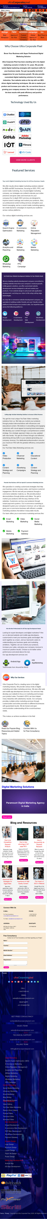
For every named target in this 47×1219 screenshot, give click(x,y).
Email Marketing (8, 1094)
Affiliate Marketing (11, 1073)
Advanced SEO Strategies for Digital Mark (8, 881)
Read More (23, 24)
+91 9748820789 (23, 1005)
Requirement (7, 959)
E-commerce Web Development (16, 1128)
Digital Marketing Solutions (18, 787)
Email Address (8, 955)
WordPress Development (13, 1134)
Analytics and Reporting (13, 1070)
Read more (7, 817)
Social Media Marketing (11, 1088)
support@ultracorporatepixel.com (22, 1039)
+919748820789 (41, 7)
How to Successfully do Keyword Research (39, 843)
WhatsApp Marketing (12, 1079)
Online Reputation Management (16, 1067)
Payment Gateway (11, 1137)
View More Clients (25, 160)
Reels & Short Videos (10, 1110)
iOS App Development (12, 1166)
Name (5, 940)
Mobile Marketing (11, 1076)
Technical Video (8, 1116)
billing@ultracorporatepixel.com (22, 1049)
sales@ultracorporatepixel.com (11, 7)
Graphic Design (10, 1141)
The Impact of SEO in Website (39, 882)
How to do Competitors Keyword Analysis (7, 843)
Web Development (11, 1122)
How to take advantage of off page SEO (23, 844)
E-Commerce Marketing (13, 1064)
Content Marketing (9, 1085)
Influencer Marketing (10, 1091)
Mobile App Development (13, 1160)
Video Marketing (8, 1101)
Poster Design (10, 1156)
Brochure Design (11, 1147)
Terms (2, 1213)
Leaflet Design (10, 1150)
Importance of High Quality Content (23, 882)
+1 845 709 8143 (27, 7)
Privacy (7, 1213)
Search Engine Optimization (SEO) (17, 1061)
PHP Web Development (13, 1131)
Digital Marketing (11, 1058)
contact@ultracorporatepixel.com (10, 916)
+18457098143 (23, 991)
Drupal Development (12, 1125)
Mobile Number (8, 950)
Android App (9, 1163)
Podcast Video (8, 1113)
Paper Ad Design (11, 1153)
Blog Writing (7, 1097)
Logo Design (9, 1144)
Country (6, 945)
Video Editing (7, 1104)
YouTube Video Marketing (12, 1107)
